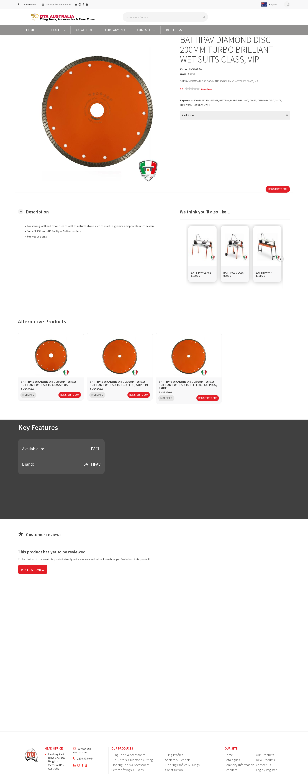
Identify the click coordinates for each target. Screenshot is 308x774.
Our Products (265, 755)
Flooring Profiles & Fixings (182, 765)
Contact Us (146, 30)
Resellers (174, 30)
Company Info (115, 30)
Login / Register (266, 770)
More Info (28, 394)
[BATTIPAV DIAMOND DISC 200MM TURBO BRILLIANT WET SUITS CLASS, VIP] (96, 113)
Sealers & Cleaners (178, 760)
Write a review (32, 570)
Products (53, 30)
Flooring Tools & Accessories (130, 765)
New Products (265, 760)
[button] (268, 4)
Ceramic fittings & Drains (127, 770)
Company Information (239, 765)
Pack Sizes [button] (188, 115)
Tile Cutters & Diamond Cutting (132, 760)
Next (280, 259)
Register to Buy (277, 189)
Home (30, 30)
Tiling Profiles (174, 755)
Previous (189, 259)
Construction (174, 770)
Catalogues (85, 30)
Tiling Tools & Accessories (128, 755)
